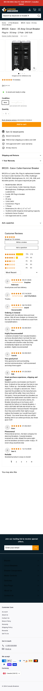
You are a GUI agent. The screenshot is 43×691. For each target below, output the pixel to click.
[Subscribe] (35, 547)
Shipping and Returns (10, 155)
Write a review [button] (21, 242)
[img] (16, 280)
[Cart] (34, 9)
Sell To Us (5, 633)
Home (4, 23)
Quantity (5, 109)
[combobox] (21, 16)
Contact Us (6, 618)
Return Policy (6, 621)
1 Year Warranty (8, 161)
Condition (6, 98)
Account (5, 612)
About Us (5, 615)
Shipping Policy (7, 627)
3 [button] (21, 462)
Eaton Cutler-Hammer (10, 36)
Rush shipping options (9, 120)
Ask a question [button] (21, 247)
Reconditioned (17, 103)
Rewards (5, 630)
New (5, 102)
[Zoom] (34, 68)
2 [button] (16, 462)
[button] (7, 80)
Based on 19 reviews (12, 239)
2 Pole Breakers (13, 23)
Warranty (5, 624)
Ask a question (8, 223)
